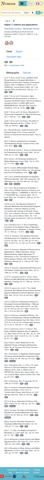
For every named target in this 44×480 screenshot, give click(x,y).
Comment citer (13, 56)
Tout (26, 12)
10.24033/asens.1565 (16, 65)
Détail (9, 51)
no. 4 (8, 21)
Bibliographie (12, 72)
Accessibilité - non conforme (18, 469)
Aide (10, 472)
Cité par (27, 72)
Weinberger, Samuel (31, 28)
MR (6, 62)
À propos (37, 469)
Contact (36, 472)
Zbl (11, 62)
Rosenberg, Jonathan (13, 28)
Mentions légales (22, 472)
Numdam (17, 184)
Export (19, 51)
